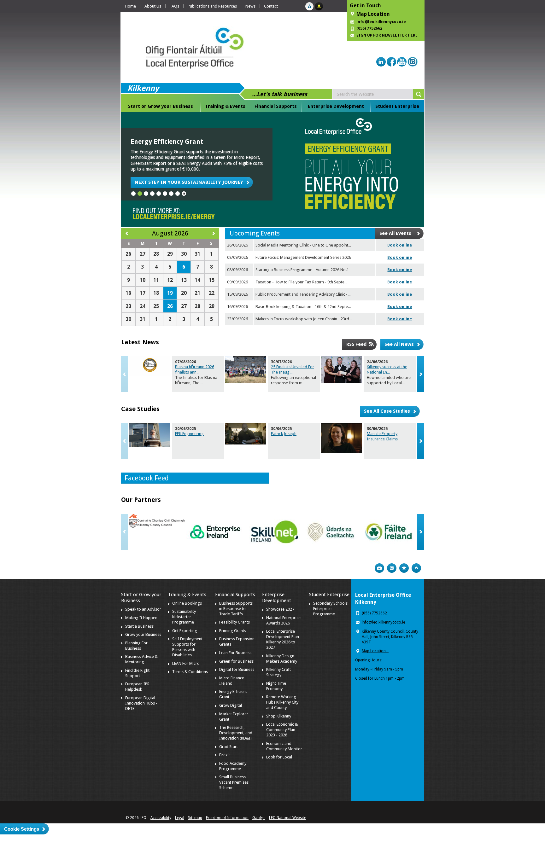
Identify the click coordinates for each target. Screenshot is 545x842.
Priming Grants (232, 630)
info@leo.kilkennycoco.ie (381, 22)
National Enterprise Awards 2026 (283, 620)
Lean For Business (235, 652)
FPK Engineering (189, 433)
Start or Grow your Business (160, 106)
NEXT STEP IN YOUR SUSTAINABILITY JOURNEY (189, 182)
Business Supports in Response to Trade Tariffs (236, 608)
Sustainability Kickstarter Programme (184, 616)
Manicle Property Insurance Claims (382, 436)
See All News (399, 344)
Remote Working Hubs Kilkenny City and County (282, 702)
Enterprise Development (336, 106)
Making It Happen (141, 617)
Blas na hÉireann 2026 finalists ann (194, 369)
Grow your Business (143, 634)
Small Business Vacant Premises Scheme (234, 782)
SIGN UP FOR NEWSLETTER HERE (387, 35)
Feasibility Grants (234, 622)
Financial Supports (276, 106)
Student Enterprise (397, 106)
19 (170, 293)
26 (170, 306)
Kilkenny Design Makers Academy (281, 658)
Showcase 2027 (280, 609)
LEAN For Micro (186, 663)
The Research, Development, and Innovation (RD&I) (235, 732)
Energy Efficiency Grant (167, 141)
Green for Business (236, 661)
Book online (399, 245)
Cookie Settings (21, 829)
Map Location (373, 14)
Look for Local (279, 757)
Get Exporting (184, 630)
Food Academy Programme (232, 766)
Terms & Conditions (190, 671)
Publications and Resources (212, 6)
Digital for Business (236, 669)
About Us (152, 6)
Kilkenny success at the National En (387, 369)
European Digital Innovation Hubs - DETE (141, 703)
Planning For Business (136, 646)
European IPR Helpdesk (137, 687)
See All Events (395, 233)
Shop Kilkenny (278, 716)
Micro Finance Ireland (231, 681)
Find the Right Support (137, 673)
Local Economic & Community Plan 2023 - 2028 (282, 729)
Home (130, 6)
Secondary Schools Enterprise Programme (330, 608)
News (250, 6)
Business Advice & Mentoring (141, 659)
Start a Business (139, 626)
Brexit (224, 754)
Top (416, 568)
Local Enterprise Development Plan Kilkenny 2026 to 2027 (282, 639)
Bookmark (404, 568)
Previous (124, 374)
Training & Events (225, 106)
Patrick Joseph (283, 433)
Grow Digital (230, 705)
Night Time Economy (276, 686)
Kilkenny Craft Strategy (278, 672)
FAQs (174, 6)
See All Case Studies (387, 411)
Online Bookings (187, 603)
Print (379, 568)
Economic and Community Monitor (284, 746)
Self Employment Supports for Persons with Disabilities (187, 646)
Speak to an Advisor (143, 609)
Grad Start (228, 746)
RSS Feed (356, 344)
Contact (271, 6)
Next (420, 374)
